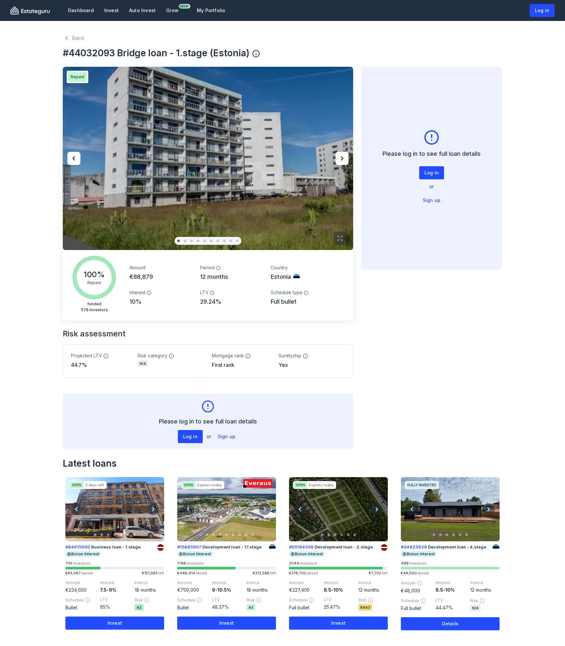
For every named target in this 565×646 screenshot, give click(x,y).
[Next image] (342, 158)
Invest (111, 10)
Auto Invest (142, 10)
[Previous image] (73, 158)
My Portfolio (211, 10)
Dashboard (81, 10)
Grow (175, 8)
